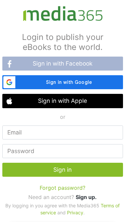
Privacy (75, 212)
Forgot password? (62, 187)
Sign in (62, 169)
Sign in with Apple (62, 100)
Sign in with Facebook (63, 63)
